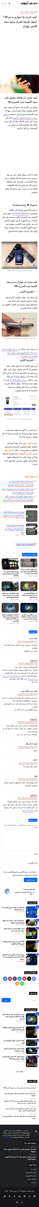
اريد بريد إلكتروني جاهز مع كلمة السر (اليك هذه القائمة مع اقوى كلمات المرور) (29, 617)
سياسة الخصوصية (30, 1176)
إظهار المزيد (19, 1071)
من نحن (33, 1182)
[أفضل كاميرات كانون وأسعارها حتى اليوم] (31, 1042)
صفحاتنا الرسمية (28, 810)
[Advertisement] (19, 50)
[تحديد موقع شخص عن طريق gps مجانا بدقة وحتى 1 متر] (31, 933)
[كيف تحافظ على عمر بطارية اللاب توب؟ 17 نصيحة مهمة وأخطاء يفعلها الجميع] (10, 586)
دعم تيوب (33, 660)
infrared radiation (21, 213)
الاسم (35, 854)
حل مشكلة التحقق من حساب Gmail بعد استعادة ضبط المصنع (29, 595)
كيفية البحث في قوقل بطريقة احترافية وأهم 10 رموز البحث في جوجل (14, 528)
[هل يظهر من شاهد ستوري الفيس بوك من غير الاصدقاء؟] (31, 912)
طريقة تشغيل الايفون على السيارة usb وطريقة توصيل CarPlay (10, 574)
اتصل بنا (33, 1169)
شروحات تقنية (31, 1179)
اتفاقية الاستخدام (31, 1172)
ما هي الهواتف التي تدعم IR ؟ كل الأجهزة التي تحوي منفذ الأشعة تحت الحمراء (19, 353)
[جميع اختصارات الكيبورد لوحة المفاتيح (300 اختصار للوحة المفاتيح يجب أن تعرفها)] (31, 959)
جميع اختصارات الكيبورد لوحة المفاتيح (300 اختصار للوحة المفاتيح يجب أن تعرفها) (13, 957)
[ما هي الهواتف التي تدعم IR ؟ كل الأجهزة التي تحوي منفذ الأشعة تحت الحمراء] (28, 562)
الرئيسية (32, 11)
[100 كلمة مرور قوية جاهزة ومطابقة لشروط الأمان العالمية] (31, 946)
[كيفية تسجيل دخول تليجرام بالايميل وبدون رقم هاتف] (31, 1050)
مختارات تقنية (25, 11)
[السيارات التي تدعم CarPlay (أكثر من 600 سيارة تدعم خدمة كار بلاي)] (31, 516)
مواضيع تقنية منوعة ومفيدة (25, 544)
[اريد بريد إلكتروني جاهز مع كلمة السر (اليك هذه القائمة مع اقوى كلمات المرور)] (28, 608)
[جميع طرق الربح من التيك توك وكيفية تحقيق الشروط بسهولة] (31, 922)
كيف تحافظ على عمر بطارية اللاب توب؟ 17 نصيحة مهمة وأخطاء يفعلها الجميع (10, 595)
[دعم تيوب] (29, 3)
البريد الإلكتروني (32, 863)
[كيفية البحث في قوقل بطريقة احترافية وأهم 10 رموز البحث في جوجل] (31, 529)
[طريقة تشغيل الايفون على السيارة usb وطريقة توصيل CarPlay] (10, 564)
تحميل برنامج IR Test (18, 380)
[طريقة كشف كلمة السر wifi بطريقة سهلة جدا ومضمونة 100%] (31, 1061)
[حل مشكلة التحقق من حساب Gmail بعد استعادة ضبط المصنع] (28, 586)
